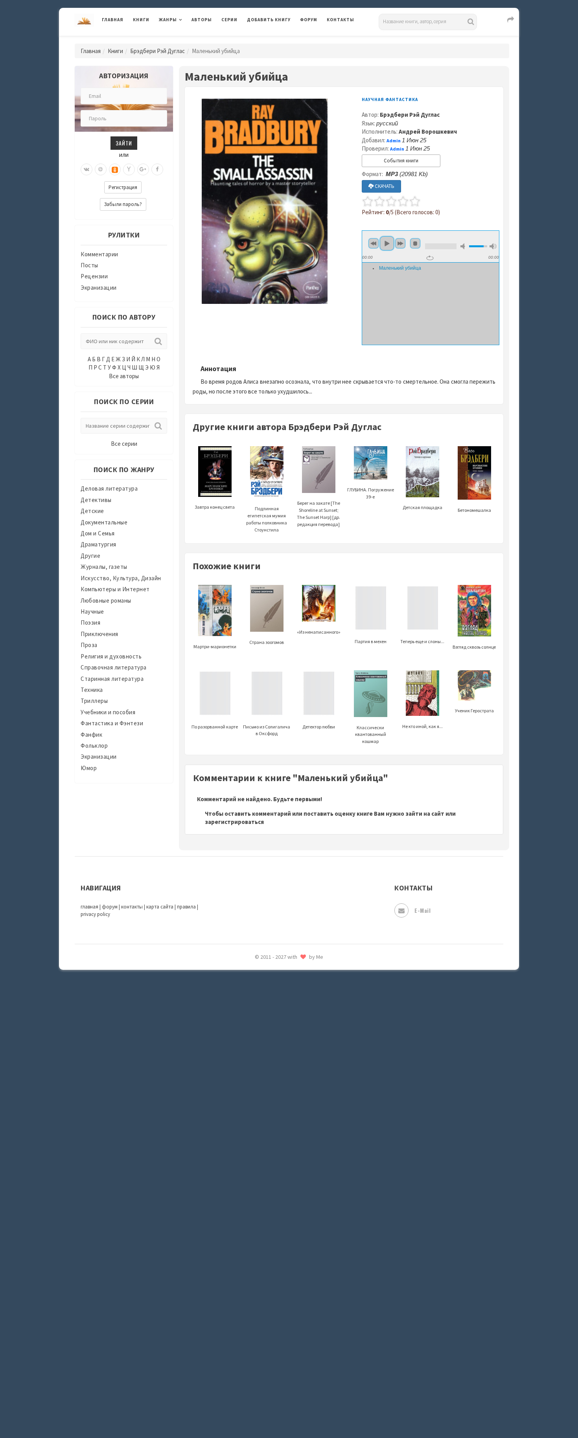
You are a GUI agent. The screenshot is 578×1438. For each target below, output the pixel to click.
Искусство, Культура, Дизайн (121, 578)
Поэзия (90, 622)
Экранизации (99, 287)
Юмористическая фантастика (288, 1411)
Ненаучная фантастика (279, 989)
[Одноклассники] (115, 169)
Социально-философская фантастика (300, 1200)
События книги (401, 160)
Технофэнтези (267, 1253)
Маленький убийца (400, 268)
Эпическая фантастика (279, 1341)
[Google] (143, 169)
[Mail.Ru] (101, 169)
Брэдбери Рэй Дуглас (157, 51)
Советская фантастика (279, 1165)
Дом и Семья (98, 533)
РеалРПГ (258, 1095)
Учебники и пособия (108, 712)
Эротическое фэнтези (278, 1393)
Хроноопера (264, 1323)
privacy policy (95, 914)
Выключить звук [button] (464, 246)
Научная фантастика (276, 972)
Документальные (104, 522)
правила (186, 906)
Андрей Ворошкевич (428, 131)
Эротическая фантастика (282, 1376)
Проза (89, 645)
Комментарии (99, 254)
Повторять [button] (430, 257)
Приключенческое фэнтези (285, 1077)
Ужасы (256, 1270)
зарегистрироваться (234, 822)
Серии (229, 19)
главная (89, 906)
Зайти (124, 143)
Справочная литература (114, 667)
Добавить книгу (269, 19)
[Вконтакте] (86, 169)
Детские (92, 511)
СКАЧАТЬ (384, 186)
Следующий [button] (400, 243)
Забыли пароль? (123, 204)
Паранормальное (270, 1007)
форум (110, 906)
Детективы (96, 500)
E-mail (422, 910)
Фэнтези (259, 1306)
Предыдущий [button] (373, 243)
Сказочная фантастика (279, 1130)
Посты (89, 265)
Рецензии (94, 276)
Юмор (89, 768)
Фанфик (91, 734)
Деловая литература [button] (186, 40)
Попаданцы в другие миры (284, 1042)
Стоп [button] (415, 243)
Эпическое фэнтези (274, 1358)
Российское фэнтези (276, 1112)
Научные (92, 611)
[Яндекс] (129, 169)
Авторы (201, 19)
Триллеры (94, 700)
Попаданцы (263, 1024)
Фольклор (94, 745)
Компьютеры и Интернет (115, 589)
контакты (132, 906)
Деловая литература (275, 40)
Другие (90, 555)
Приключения (99, 634)
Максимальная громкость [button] (493, 246)
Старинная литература (112, 678)
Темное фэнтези (270, 1235)
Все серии (124, 443)
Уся (252, 1288)
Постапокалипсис (273, 1060)
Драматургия (98, 544)
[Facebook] (157, 169)
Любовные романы (106, 600)
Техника (92, 689)
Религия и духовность (111, 656)
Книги (141, 19)
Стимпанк (261, 1218)
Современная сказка (275, 1183)
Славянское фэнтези (276, 1147)
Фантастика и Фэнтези (112, 723)
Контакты (340, 19)
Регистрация (123, 187)
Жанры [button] (168, 19)
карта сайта (159, 906)
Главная (112, 19)
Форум (308, 19)
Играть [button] (387, 243)
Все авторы (124, 376)
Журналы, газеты (104, 566)
